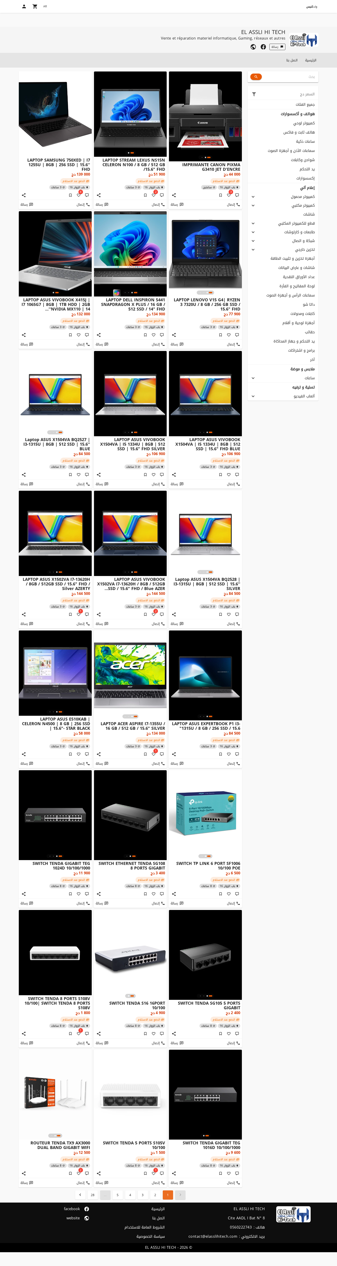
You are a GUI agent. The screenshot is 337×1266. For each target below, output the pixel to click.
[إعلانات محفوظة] (220, 195)
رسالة (274, 46)
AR (45, 6)
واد (311, 6)
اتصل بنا (292, 60)
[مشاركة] (174, 195)
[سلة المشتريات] (35, 6)
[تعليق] (237, 195)
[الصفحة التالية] (80, 1195)
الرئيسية (310, 60)
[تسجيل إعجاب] (229, 335)
